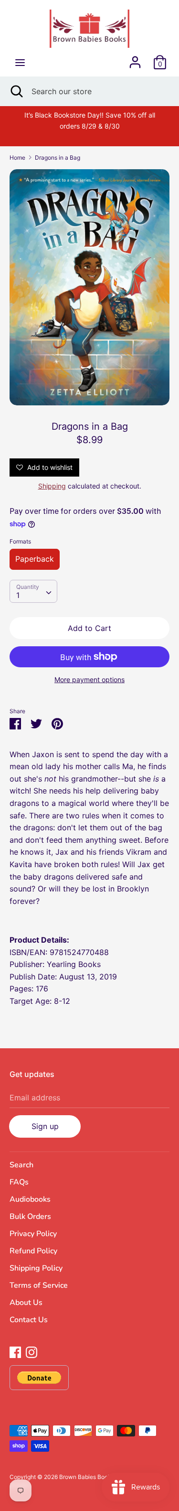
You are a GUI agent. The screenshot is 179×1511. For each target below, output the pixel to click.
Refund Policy (33, 1251)
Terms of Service (39, 1285)
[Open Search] (15, 91)
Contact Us (29, 1320)
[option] (89, 287)
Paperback (34, 559)
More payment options (89, 679)
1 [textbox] (18, 595)
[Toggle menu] (20, 62)
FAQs (19, 1182)
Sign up (45, 1126)
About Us (26, 1302)
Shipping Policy (36, 1268)
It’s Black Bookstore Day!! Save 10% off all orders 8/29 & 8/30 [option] (89, 120)
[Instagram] (31, 1351)
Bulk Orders (30, 1216)
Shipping (52, 486)
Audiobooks (30, 1199)
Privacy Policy (33, 1233)
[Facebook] (15, 1351)
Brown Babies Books (86, 1476)
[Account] (135, 58)
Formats (20, 541)
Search (21, 1165)
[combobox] (33, 591)
